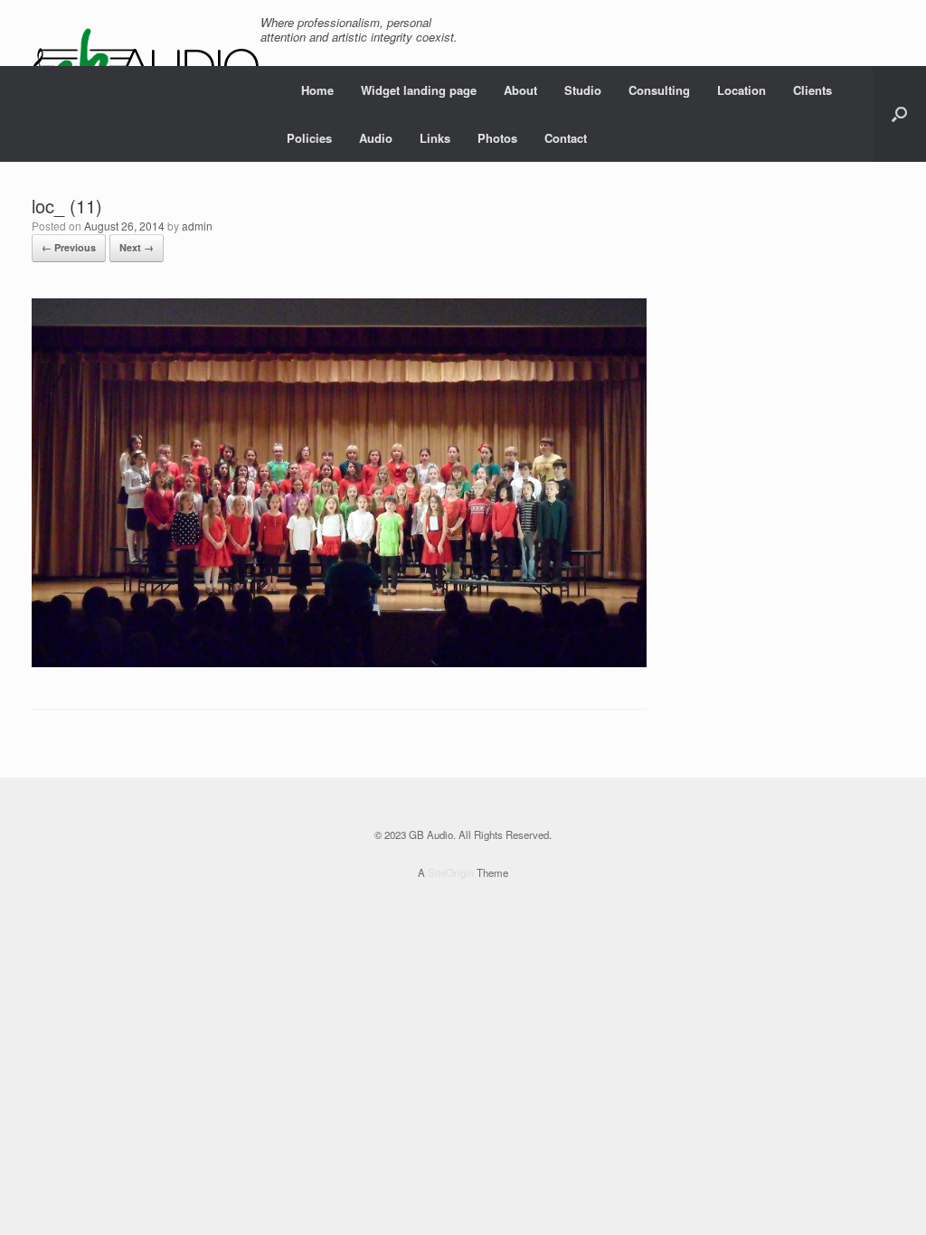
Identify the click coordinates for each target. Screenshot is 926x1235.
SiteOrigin (451, 872)
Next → (136, 247)
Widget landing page (419, 90)
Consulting (659, 90)
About (520, 90)
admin (197, 225)
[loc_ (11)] (339, 662)
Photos (497, 137)
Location (741, 90)
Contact (565, 137)
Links (435, 137)
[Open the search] (899, 114)
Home (317, 90)
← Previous (69, 247)
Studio (582, 90)
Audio (375, 137)
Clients (812, 90)
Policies (309, 137)
